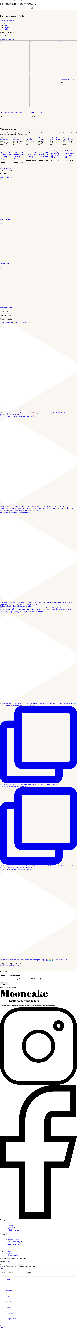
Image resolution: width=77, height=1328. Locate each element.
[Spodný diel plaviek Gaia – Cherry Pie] (32, 139)
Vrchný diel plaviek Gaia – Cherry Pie (44, 155)
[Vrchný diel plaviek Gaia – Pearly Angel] (19, 139)
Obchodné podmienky (14, 1243)
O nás (9, 1238)
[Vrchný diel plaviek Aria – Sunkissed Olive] (70, 139)
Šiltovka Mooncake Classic (11, 113)
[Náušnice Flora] (44, 73)
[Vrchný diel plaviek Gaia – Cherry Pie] (44, 139)
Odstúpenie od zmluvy (14, 1244)
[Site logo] (38, 8)
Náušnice (10, 1225)
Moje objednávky (13, 1255)
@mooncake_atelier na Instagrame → (11, 965)
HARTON (10, 1261)
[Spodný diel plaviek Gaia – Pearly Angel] (6, 139)
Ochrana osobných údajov (15, 1241)
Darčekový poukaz (13, 1239)
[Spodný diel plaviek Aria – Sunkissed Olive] (57, 139)
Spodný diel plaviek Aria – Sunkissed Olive (56, 154)
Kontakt (10, 1253)
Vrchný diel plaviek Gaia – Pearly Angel (19, 156)
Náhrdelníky (11, 1227)
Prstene (10, 1224)
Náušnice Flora (36, 113)
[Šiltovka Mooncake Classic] (15, 73)
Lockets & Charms (13, 1230)
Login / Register (12, 1319)
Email (2, 982)
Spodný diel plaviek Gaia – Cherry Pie (31, 155)
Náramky (10, 1229)
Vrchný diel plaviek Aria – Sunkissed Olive (69, 154)
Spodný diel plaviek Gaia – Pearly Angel (6, 156)
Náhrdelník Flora (67, 79)
